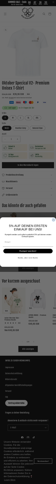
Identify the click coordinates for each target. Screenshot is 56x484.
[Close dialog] (53, 219)
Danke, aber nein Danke (28, 258)
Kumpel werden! (28, 251)
